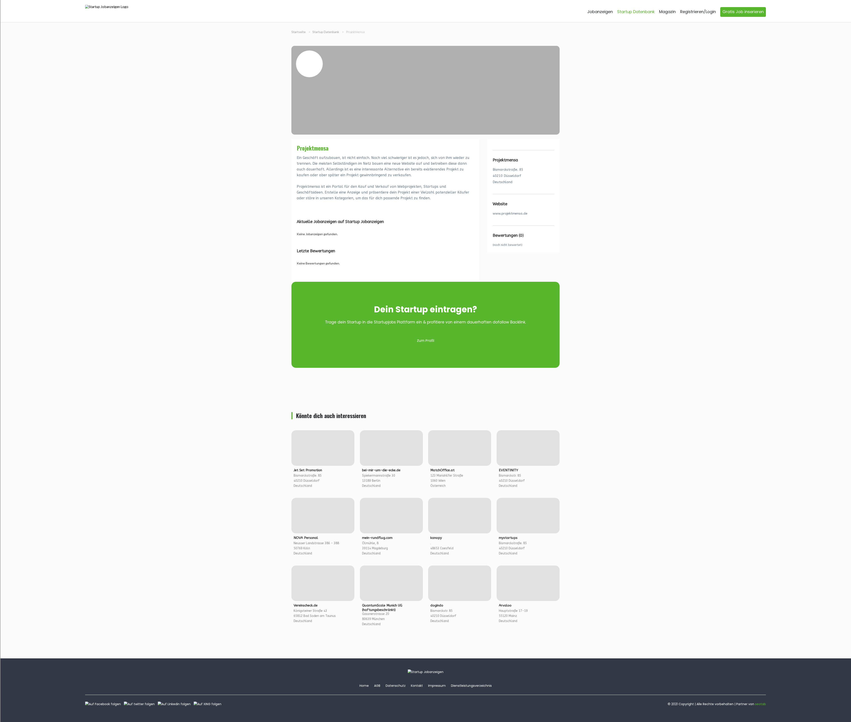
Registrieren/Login (698, 11)
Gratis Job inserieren (743, 11)
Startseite (298, 32)
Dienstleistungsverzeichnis (471, 685)
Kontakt (417, 685)
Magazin (667, 11)
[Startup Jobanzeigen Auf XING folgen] (209, 704)
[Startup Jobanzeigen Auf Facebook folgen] (104, 704)
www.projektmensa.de (510, 213)
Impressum (437, 685)
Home (364, 685)
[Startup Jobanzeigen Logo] (106, 6)
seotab (760, 704)
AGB (377, 685)
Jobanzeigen (600, 11)
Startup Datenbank (636, 11)
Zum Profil (425, 340)
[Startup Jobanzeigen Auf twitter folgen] (140, 704)
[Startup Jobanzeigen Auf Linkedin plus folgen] (175, 704)
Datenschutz (396, 685)
